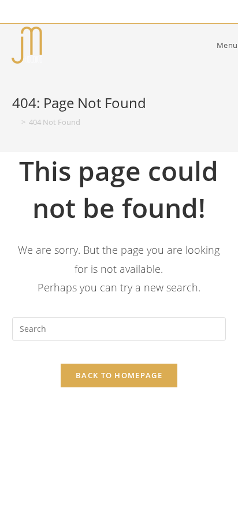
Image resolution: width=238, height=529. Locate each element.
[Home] (15, 122)
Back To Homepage (119, 375)
